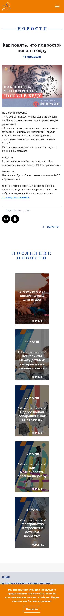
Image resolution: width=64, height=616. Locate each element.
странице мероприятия (15, 197)
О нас (6, 577)
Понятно (32, 609)
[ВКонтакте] (6, 219)
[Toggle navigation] (57, 6)
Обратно (53, 227)
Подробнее (38, 321)
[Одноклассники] (15, 219)
